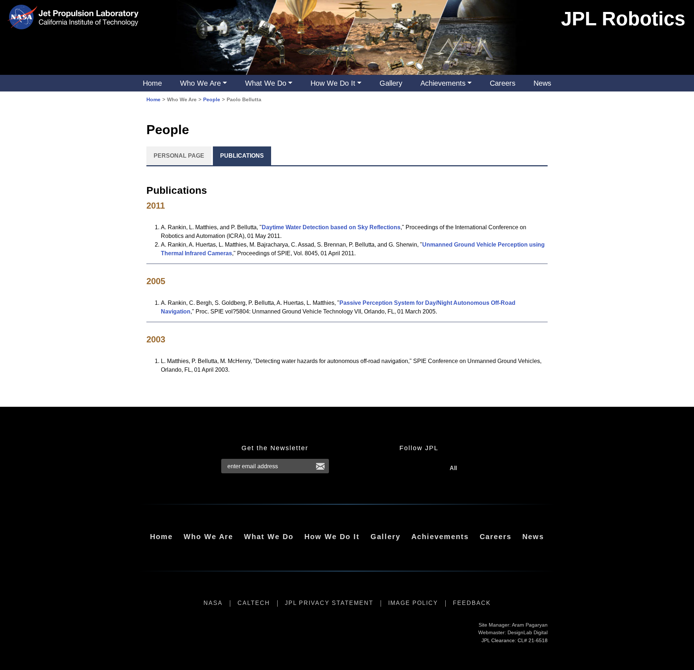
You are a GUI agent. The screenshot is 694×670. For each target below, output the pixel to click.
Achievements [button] (443, 83)
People (211, 99)
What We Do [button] (265, 83)
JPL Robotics (623, 18)
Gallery (391, 83)
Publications (242, 156)
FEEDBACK (472, 603)
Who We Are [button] (200, 83)
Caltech (253, 603)
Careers (502, 83)
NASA (213, 603)
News (542, 83)
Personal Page (179, 156)
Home (152, 83)
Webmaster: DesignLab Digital (513, 632)
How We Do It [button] (332, 83)
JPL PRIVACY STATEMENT (329, 603)
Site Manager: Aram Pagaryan (513, 625)
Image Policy (413, 603)
